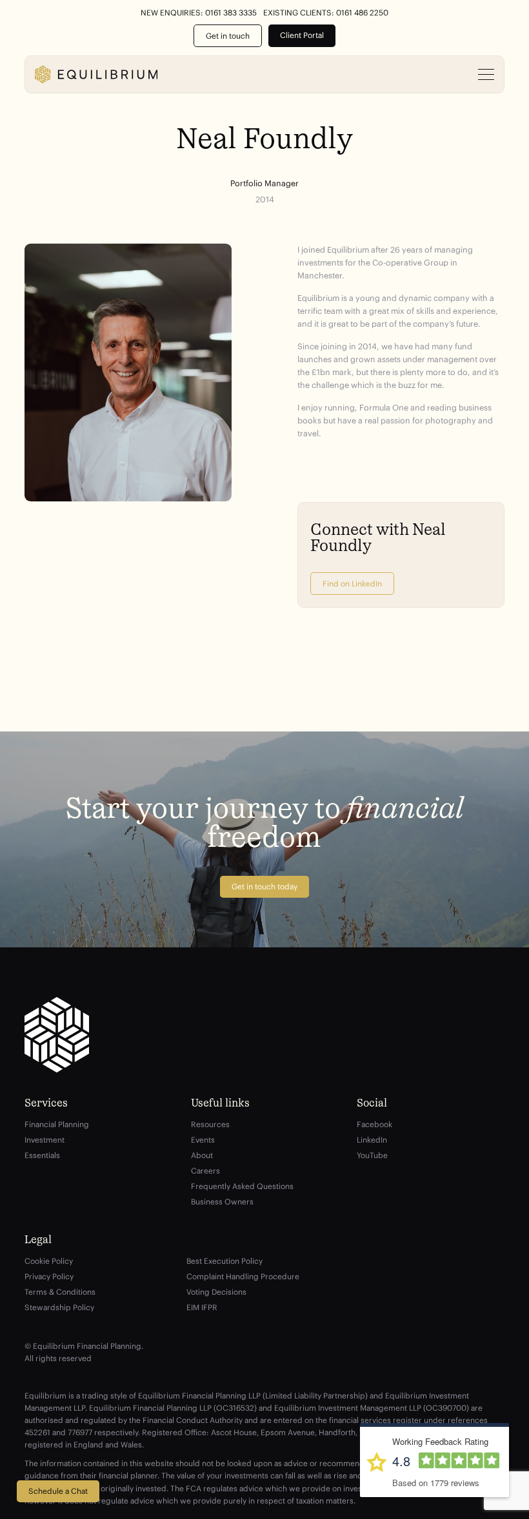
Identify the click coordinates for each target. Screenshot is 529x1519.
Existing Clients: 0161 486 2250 (325, 13)
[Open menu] (486, 74)
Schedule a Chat (58, 1491)
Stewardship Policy (59, 1307)
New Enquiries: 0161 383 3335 (199, 13)
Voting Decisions (216, 1292)
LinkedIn (372, 1140)
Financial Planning (57, 1124)
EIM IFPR (201, 1307)
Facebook (374, 1124)
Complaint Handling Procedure (242, 1276)
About (202, 1155)
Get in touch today (264, 886)
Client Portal (302, 35)
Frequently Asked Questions (242, 1186)
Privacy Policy (49, 1276)
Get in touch (228, 36)
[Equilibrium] (96, 74)
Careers (205, 1171)
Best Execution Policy (224, 1261)
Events (203, 1140)
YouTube (372, 1155)
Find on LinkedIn (352, 583)
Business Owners (222, 1201)
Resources (210, 1124)
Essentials (42, 1155)
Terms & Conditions (60, 1292)
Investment (45, 1140)
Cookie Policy (49, 1261)
